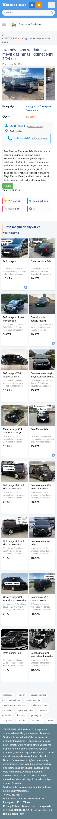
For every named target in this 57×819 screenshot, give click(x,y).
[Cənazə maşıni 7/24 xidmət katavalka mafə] (42, 465)
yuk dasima (7, 710)
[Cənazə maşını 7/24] (42, 242)
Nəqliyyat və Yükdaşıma (32, 38)
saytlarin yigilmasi (39, 705)
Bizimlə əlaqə (10, 813)
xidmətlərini (10, 158)
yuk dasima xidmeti (11, 700)
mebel (50, 720)
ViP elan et (14, 201)
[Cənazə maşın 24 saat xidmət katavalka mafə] (42, 633)
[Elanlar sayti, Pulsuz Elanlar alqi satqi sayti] (3, 34)
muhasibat (37, 720)
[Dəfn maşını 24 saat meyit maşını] (14, 298)
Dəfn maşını (32, 110)
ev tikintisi (6, 715)
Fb (18, 802)
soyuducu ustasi (38, 695)
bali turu (21, 715)
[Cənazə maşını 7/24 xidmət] (42, 521)
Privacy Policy (11, 806)
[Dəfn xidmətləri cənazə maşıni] (42, 298)
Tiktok (26, 802)
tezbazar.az (7, 695)
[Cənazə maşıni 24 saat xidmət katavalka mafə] (14, 577)
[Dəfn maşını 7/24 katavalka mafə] (14, 353)
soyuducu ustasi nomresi (13, 705)
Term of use (28, 806)
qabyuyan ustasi (26, 710)
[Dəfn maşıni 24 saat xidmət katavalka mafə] (14, 465)
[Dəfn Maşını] (14, 242)
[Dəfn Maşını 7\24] (42, 409)
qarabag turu (36, 715)
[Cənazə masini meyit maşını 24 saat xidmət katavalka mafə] (42, 353)
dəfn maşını (18, 155)
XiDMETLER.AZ (10, 38)
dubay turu (7, 720)
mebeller (43, 710)
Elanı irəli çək (40, 201)
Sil (34, 208)
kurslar (22, 695)
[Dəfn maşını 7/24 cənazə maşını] (42, 577)
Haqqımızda (44, 806)
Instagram (8, 802)
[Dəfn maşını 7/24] (14, 633)
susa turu (22, 720)
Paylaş (7, 186)
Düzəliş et (13, 208)
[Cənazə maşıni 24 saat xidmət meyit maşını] (14, 409)
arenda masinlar (33, 700)
